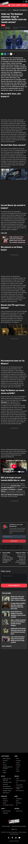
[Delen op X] (8, 54)
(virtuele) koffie (15, 485)
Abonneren (14, 541)
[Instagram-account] (16, 838)
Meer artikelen (6, 646)
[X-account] (9, 838)
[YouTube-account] (19, 838)
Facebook (4, 489)
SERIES (18, 5)
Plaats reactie (14, 585)
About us (14, 829)
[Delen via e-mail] (11, 54)
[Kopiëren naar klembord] (14, 54)
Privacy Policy (6, 826)
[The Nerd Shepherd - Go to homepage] (5, 1)
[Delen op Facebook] (5, 54)
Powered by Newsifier (14, 841)
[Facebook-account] (12, 838)
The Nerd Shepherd (7, 487)
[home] (9, 5)
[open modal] (26, 2)
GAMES (24, 5)
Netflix (3, 58)
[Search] (23, 2)
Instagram (12, 489)
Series (3, 25)
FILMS (13, 5)
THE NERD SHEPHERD (7, 28)
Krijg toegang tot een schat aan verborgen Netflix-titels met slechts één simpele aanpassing (17, 239)
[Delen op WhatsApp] (2, 54)
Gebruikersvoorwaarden (18, 826)
